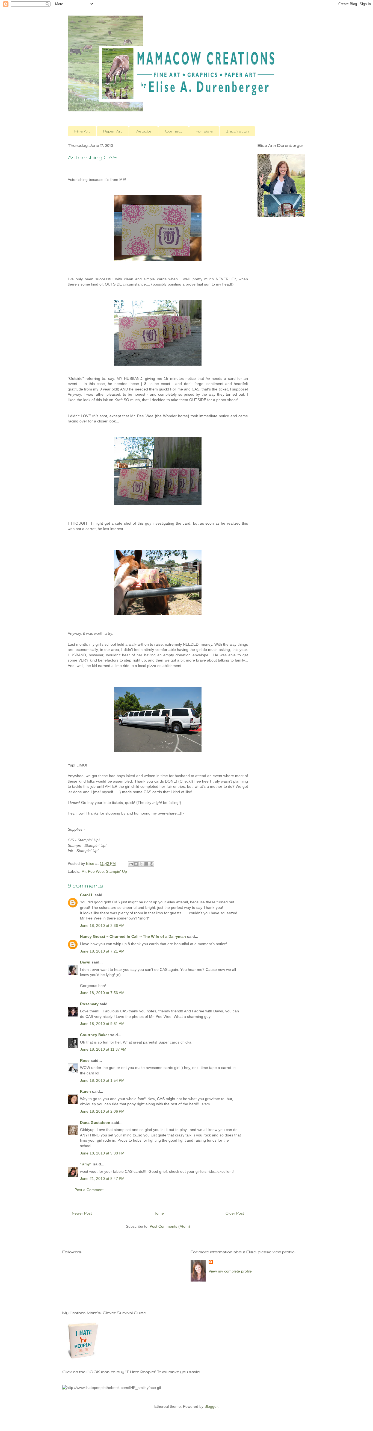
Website (143, 131)
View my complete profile (230, 1271)
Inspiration (237, 131)
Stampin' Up (116, 871)
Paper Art (112, 131)
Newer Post (82, 1213)
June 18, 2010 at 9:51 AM (102, 1023)
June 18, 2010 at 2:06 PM (102, 1111)
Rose (85, 1060)
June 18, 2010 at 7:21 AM (102, 951)
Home (158, 1213)
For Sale (204, 131)
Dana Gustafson (95, 1122)
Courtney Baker (94, 1035)
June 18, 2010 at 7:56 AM (102, 993)
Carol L (86, 895)
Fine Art (82, 131)
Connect (173, 131)
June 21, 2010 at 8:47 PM (102, 1178)
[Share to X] (141, 864)
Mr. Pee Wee (92, 871)
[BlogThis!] (136, 864)
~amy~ (86, 1164)
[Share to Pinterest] (151, 864)
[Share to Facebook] (146, 864)
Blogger (211, 1406)
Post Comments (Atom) (170, 1226)
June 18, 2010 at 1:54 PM (102, 1080)
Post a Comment (89, 1190)
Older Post (235, 1213)
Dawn (85, 962)
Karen (85, 1091)
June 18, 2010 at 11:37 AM (103, 1049)
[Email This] (131, 864)
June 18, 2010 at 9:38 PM (102, 1153)
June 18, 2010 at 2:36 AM (102, 925)
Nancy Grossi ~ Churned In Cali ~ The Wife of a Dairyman (133, 936)
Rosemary (89, 1004)
